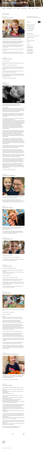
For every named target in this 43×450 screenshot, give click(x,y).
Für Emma (4, 8)
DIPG (14, 8)
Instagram (31, 47)
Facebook (28, 47)
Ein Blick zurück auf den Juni (30, 40)
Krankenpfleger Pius (7, 239)
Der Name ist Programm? (8, 175)
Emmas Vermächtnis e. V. (31, 28)
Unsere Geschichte (9, 8)
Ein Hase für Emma (24, 8)
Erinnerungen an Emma (31, 26)
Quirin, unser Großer (7, 207)
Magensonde (5, 84)
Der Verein (18, 8)
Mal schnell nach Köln (7, 17)
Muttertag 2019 (6, 293)
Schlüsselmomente (7, 59)
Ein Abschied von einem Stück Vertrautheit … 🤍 (33, 35)
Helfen (33, 8)
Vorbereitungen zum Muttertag (10, 354)
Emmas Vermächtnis (13, 3)
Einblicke (29, 8)
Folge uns (37, 8)
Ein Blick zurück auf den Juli (30, 37)
